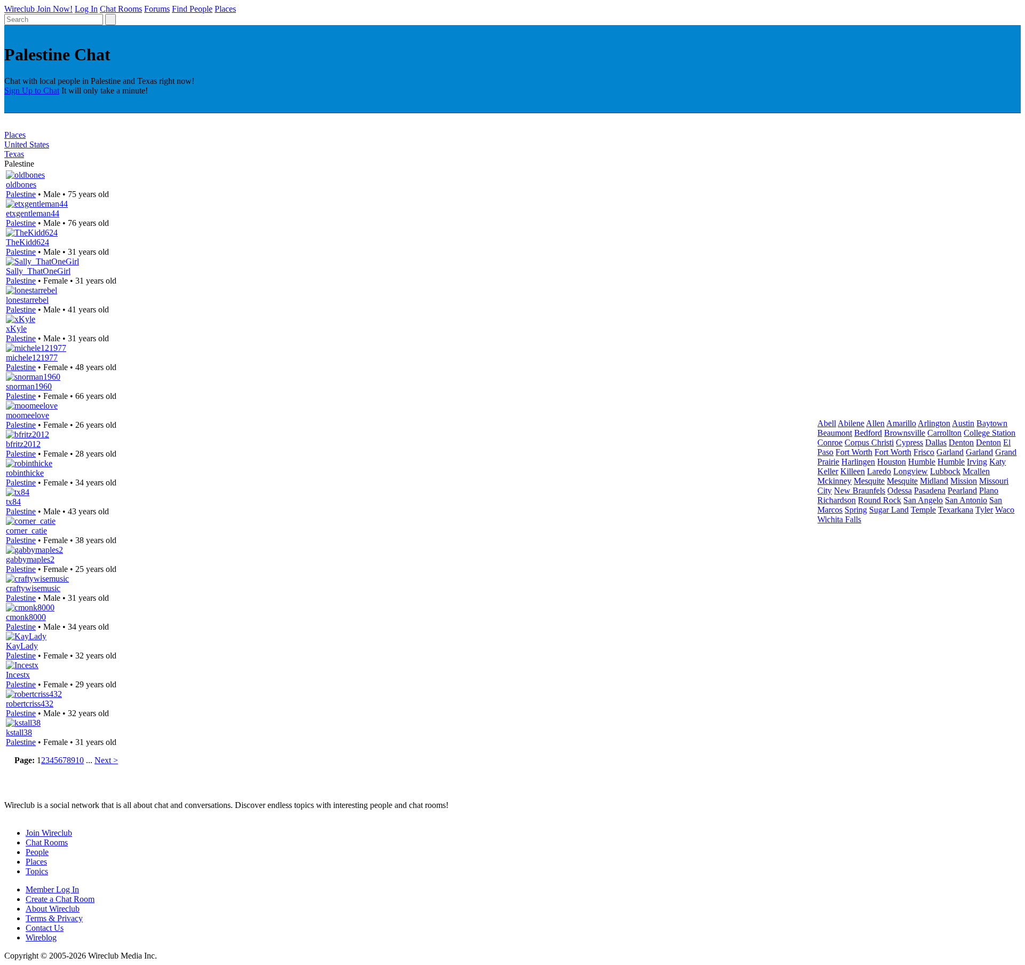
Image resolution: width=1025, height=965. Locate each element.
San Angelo (923, 500)
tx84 (13, 501)
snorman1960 (29, 386)
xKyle (16, 328)
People (37, 852)
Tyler (984, 509)
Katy (997, 461)
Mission (963, 480)
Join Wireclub (49, 832)
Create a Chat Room (60, 899)
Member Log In (52, 889)
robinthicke (25, 472)
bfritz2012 (23, 444)
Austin (963, 423)
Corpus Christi (869, 442)
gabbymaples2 (30, 559)
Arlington (934, 423)
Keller (827, 471)
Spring (856, 509)
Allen (875, 423)
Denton (961, 442)
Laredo (879, 471)
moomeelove (27, 415)
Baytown (991, 423)
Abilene (851, 423)
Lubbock (945, 471)
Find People (192, 8)
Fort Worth (853, 452)
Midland (934, 480)
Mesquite (869, 480)
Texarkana (955, 509)
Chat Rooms (121, 8)
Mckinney (834, 480)
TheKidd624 (27, 242)
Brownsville (904, 432)
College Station (989, 432)
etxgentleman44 (32, 213)
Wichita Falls (839, 519)
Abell (826, 423)
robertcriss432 (29, 703)
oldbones (21, 184)
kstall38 (19, 732)
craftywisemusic (33, 588)
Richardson (836, 500)
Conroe (829, 442)
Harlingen (858, 461)
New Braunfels (859, 490)
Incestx (18, 674)
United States (26, 144)
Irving (977, 461)
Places (225, 8)
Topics (37, 871)
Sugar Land (889, 509)
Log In (86, 8)
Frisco (923, 452)
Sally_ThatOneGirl (38, 271)
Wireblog (41, 937)
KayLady (22, 645)
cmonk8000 (26, 617)
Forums (157, 8)
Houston (891, 461)
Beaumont (834, 432)
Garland (950, 452)
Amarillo (901, 423)
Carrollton (944, 432)
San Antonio (966, 500)
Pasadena (929, 490)
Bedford (868, 432)
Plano (988, 490)
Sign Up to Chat (31, 90)
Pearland (962, 490)
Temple (923, 509)
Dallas (936, 442)
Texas (14, 154)
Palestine (21, 194)
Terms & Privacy (54, 918)
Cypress (909, 442)
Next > (106, 760)
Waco (1004, 509)
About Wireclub (53, 908)
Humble (921, 461)
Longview (910, 471)
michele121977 (32, 357)
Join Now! (55, 8)
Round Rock (879, 500)
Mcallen (976, 471)
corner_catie (26, 530)
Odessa (899, 490)
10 (79, 760)
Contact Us (45, 927)
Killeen (852, 471)
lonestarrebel (27, 299)
